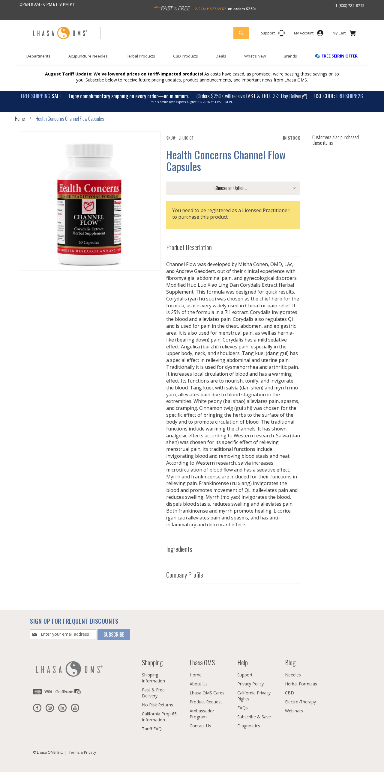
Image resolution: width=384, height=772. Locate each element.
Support (245, 675)
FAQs (242, 708)
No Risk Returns (157, 705)
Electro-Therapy (300, 702)
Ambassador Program (202, 714)
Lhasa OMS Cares (207, 693)
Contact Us (200, 726)
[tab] (233, 246)
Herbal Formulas (301, 684)
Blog (290, 662)
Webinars (294, 711)
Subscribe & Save (254, 717)
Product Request (206, 702)
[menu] (192, 58)
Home (20, 118)
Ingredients (179, 549)
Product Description (189, 247)
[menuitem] (38, 56)
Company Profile (184, 575)
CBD (289, 693)
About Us (199, 684)
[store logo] (60, 33)
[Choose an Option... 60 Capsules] (233, 188)
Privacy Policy (250, 684)
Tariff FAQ (152, 729)
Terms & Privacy (82, 752)
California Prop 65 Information (159, 717)
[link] (304, 34)
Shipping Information (153, 678)
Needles (293, 675)
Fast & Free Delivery (153, 693)
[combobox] (174, 33)
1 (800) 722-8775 (349, 5)
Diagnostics (248, 726)
